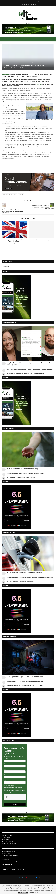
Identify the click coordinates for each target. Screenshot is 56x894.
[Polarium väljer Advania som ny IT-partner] (41, 229)
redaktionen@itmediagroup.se (13, 861)
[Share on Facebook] (24, 200)
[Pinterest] (26, 4)
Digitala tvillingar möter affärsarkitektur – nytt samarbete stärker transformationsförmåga (29, 369)
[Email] (33, 4)
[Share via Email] (30, 200)
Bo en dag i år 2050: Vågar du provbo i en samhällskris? (25, 677)
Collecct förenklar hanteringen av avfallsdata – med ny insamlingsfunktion (25, 373)
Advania (5, 74)
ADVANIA (14, 62)
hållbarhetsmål (12, 194)
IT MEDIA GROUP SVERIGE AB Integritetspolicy (13, 869)
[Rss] (35, 4)
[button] (28, 246)
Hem (8, 62)
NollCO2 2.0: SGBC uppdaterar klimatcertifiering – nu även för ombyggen (25, 685)
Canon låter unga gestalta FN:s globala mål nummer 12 (20, 581)
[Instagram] (24, 4)
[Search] (53, 39)
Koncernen (21, 194)
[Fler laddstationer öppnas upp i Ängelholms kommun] (28, 553)
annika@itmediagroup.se (12, 855)
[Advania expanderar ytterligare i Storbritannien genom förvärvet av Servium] (14, 229)
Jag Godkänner (23, 892)
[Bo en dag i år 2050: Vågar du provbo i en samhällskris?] (28, 657)
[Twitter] (22, 4)
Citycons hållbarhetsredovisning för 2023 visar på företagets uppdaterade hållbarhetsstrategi (30, 577)
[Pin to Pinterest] (27, 200)
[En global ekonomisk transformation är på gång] (28, 449)
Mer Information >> (33, 892)
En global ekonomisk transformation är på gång (22, 469)
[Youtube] (31, 4)
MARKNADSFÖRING (36, 2)
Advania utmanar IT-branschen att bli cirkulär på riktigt (21, 477)
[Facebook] (20, 4)
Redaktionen (14, 67)
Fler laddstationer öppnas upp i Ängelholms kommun (24, 573)
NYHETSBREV (7, 2)
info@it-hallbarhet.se (11, 843)
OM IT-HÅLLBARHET (24, 2)
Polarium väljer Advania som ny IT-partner (41, 240)
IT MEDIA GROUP (47, 2)
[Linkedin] (29, 877)
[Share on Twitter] (26, 200)
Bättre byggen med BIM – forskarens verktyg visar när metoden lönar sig (25, 681)
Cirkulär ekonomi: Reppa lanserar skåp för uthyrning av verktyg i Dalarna (25, 473)
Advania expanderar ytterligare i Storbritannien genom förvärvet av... (15, 240)
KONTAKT (15, 2)
